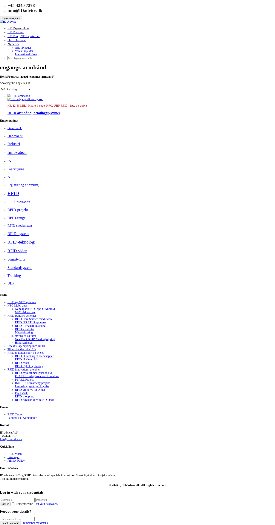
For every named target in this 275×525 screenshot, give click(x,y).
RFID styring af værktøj (21, 335)
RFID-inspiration (18, 202)
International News (26, 54)
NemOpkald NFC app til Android (35, 308)
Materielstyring (24, 332)
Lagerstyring (16, 169)
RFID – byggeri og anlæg (30, 325)
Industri (13, 144)
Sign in (5, 504)
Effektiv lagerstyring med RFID (26, 346)
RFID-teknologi (21, 242)
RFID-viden (17, 250)
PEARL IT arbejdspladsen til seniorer (37, 376)
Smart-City (16, 259)
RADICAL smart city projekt (32, 383)
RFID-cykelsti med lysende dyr (33, 372)
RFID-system (18, 233)
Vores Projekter (24, 51)
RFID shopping (24, 396)
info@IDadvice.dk (11, 439)
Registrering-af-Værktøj (23, 185)
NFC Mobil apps (17, 305)
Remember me (24, 503)
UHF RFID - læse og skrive (70, 105)
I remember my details (35, 522)
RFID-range (16, 218)
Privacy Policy (16, 460)
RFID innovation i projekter (23, 369)
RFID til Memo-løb (26, 359)
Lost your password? (46, 503)
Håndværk (15, 136)
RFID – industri (24, 329)
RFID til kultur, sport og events (25, 352)
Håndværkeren (24, 342)
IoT (10, 161)
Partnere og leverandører (21, 417)
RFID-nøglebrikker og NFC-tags (34, 399)
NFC (49, 105)
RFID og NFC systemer (21, 302)
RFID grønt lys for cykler (30, 389)
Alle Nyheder (23, 47)
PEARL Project (24, 379)
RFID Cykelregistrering (29, 366)
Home (3, 76)
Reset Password (10, 523)
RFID (13, 193)
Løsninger (13, 457)
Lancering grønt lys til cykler (32, 386)
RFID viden (14, 453)
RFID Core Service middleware (34, 319)
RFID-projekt (17, 210)
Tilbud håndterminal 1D (21, 349)
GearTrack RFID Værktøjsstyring (35, 339)
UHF (10, 283)
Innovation (17, 152)
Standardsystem (19, 267)
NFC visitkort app (25, 312)
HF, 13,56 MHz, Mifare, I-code (26, 105)
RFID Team (14, 414)
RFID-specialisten (19, 225)
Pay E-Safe (21, 393)
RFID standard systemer (21, 315)
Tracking (14, 275)
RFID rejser (22, 362)
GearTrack (14, 128)
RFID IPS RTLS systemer (30, 322)
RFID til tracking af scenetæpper (34, 356)
